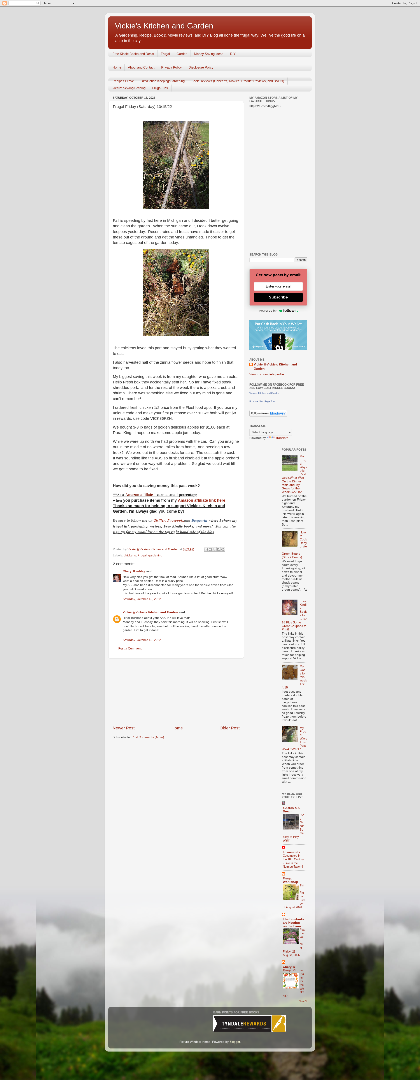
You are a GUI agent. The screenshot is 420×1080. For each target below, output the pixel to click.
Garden (182, 54)
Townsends (291, 852)
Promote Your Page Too (262, 401)
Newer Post (124, 728)
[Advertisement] (176, 692)
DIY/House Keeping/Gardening (163, 81)
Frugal (165, 54)
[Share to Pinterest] (222, 549)
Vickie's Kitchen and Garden (164, 25)
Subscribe (278, 297)
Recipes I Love (123, 81)
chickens (130, 555)
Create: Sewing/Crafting (128, 88)
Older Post (230, 728)
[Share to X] (214, 549)
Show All (303, 1001)
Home (116, 67)
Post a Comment (130, 648)
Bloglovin (200, 520)
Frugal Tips (160, 88)
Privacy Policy (171, 67)
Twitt (158, 520)
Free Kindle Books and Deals (133, 54)
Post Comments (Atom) (148, 737)
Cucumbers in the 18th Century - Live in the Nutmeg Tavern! (293, 861)
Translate (281, 437)
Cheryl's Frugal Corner (293, 968)
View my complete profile (266, 374)
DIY (233, 54)
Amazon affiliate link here (201, 500)
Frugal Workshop (290, 880)
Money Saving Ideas (208, 54)
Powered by (267, 310)
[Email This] (206, 549)
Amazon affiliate (139, 494)
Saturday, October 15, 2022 (142, 599)
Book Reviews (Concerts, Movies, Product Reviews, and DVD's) (237, 81)
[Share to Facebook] (218, 549)
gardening (155, 555)
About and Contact (141, 67)
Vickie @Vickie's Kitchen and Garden (150, 612)
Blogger (234, 1041)
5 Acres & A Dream (291, 809)
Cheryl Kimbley (134, 571)
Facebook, (175, 520)
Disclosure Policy (201, 67)
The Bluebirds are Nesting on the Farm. (293, 923)
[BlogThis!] (210, 549)
